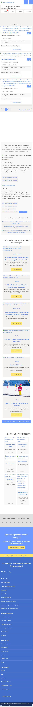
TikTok (2, 662)
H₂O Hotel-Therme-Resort (10, 463)
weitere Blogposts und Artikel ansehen (17, 421)
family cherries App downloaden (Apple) (9, 608)
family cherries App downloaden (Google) (10, 605)
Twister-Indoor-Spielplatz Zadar (10, 32)
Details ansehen (17, 49)
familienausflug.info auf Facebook (9, 180)
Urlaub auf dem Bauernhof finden (8, 601)
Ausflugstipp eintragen (6, 620)
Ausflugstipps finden (5, 582)
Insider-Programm (5, 651)
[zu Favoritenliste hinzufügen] (2, 27)
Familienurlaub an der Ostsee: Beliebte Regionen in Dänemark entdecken (16, 313)
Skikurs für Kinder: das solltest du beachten (16, 404)
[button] (2, 109)
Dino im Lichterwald (16, 365)
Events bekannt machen (6, 624)
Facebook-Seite (4, 658)
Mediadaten (3, 635)
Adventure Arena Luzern (22, 445)
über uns (3, 670)
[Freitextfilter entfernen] (26, 2)
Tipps (17, 399)
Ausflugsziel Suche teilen (25, 109)
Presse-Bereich (4, 647)
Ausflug (17, 281)
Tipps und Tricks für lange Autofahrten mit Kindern (16, 340)
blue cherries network (5, 643)
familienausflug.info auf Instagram (9, 177)
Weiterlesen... (17, 269)
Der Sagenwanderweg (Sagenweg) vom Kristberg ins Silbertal (23, 493)
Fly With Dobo (10, 479)
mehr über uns (23, 211)
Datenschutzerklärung (6, 681)
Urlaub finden (4, 590)
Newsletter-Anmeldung (6, 597)
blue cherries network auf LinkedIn (9, 211)
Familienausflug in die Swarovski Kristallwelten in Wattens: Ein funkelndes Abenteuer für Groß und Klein (16, 231)
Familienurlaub (17, 254)
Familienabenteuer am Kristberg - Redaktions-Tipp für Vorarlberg (16, 227)
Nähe (20, 11)
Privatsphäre (8, 555)
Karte (12, 11)
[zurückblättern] (4, 28)
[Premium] (29, 435)
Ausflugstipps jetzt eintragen (17, 547)
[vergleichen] (2, 31)
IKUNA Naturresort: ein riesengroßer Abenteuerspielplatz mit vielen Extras (16, 259)
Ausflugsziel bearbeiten (6, 617)
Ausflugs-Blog (4, 593)
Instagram (3, 654)
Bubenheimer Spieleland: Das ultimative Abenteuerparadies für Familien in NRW (16, 222)
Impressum (3, 678)
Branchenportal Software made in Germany (10, 703)
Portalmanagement (5, 689)
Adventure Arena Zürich (10, 445)
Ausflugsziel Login (6, 696)
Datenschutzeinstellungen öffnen (20, 555)
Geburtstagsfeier (22, 461)
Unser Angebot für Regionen (7, 628)
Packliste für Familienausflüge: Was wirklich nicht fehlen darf (16, 286)
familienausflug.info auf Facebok (9, 206)
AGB (2, 674)
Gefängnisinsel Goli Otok (8, 85)
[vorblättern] (28, 28)
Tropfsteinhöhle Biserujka (8, 59)
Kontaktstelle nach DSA (6, 685)
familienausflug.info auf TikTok (9, 209)
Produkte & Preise (5, 631)
